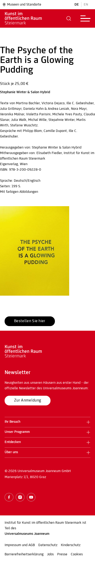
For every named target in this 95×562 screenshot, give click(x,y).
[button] (68, 18)
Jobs (50, 554)
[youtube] (31, 497)
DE (76, 4)
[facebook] (9, 497)
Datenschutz (47, 545)
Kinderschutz (70, 545)
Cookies (77, 554)
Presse (62, 554)
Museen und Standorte (24, 4)
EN (86, 4)
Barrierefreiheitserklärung (24, 554)
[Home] (30, 18)
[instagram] (20, 497)
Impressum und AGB (20, 545)
